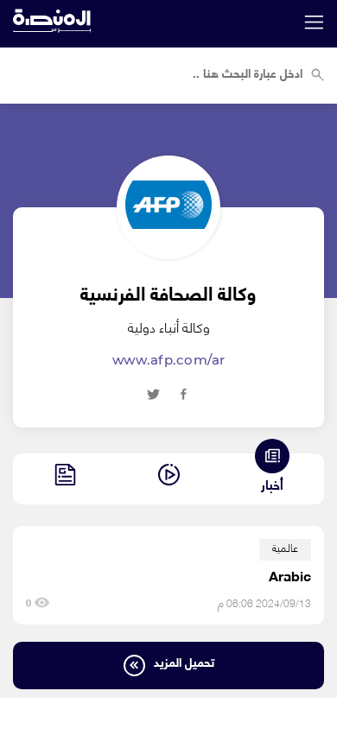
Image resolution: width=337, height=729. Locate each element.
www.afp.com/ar (169, 360)
